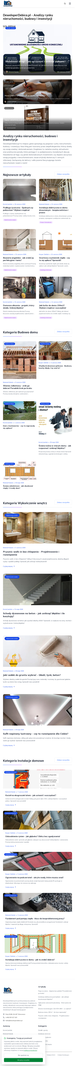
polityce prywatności (30, 1050)
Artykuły (42, 987)
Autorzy (6, 1026)
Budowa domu (9, 108)
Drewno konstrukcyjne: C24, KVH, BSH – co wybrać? (54, 1009)
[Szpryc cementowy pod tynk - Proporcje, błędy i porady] (37, 118)
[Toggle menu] (70, 3)
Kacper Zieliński (44, 254)
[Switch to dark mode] (65, 3)
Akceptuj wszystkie (23, 1060)
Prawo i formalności (45, 222)
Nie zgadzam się (23, 1055)
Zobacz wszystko (63, 174)
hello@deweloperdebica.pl (14, 1020)
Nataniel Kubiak (44, 204)
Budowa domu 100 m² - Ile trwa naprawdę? (52, 1012)
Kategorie (42, 1026)
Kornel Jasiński (7, 204)
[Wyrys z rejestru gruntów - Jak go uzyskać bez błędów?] (37, 91)
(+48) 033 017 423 (11, 1017)
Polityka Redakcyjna (63, 1055)
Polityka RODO (51, 1055)
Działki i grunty (11, 28)
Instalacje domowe (45, 270)
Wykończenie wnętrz (10, 220)
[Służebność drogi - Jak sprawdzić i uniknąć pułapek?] (37, 49)
